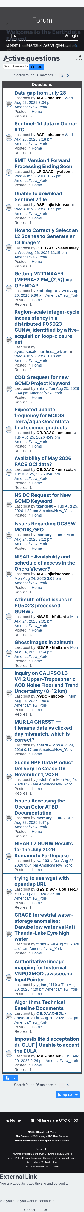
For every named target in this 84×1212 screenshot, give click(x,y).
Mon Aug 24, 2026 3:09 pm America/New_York (37, 580)
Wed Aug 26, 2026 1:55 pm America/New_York (37, 178)
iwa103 (42, 861)
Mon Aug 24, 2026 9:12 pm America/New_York (44, 539)
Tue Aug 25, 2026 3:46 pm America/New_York (37, 476)
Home (37, 111)
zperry (42, 745)
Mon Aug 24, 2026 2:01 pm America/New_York (46, 621)
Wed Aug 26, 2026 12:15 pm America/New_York (40, 254)
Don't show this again (20, 60)
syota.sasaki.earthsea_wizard (41, 352)
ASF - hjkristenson (53, 205)
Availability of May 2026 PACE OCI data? (43, 461)
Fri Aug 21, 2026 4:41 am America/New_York (46, 946)
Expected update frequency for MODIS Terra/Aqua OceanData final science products (41, 419)
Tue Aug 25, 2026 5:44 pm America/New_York (46, 390)
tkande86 (44, 506)
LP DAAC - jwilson (53, 171)
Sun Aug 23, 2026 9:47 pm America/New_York (43, 822)
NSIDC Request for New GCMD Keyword (42, 498)
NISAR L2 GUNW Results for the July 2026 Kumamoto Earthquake (43, 850)
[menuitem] (33, 1120)
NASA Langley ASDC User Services (49, 1136)
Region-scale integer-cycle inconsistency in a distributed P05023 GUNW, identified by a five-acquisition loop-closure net (46, 327)
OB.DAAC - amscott (54, 433)
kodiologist (46, 291)
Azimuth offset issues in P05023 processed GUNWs (43, 606)
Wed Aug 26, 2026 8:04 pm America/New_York (43, 102)
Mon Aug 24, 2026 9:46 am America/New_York (45, 700)
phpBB (28, 1153)
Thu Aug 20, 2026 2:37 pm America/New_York (46, 1020)
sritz (40, 388)
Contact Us (42, 1149)
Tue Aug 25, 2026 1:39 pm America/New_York (46, 508)
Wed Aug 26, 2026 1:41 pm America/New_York (37, 211)
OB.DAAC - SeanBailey (57, 248)
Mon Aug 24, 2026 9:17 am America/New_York (44, 747)
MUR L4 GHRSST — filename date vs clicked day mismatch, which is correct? (43, 731)
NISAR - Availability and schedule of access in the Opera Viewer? (44, 563)
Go (44, 1210)
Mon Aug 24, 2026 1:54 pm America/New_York (46, 652)
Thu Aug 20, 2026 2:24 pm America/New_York (46, 1058)
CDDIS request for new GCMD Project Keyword (42, 380)
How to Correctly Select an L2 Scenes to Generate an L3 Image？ (46, 236)
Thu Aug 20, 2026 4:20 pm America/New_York (46, 987)
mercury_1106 (49, 535)
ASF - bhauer (48, 98)
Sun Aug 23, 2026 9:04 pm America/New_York (44, 863)
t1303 (41, 944)
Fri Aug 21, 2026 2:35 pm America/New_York (37, 896)
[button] (62, 75)
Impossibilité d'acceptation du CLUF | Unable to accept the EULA (46, 1045)
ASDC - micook (50, 696)
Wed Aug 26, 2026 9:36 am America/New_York (46, 293)
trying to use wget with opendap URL (41, 881)
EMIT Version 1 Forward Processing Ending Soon (43, 163)
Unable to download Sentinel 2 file (38, 196)
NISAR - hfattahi (51, 617)
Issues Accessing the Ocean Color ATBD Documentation (39, 807)
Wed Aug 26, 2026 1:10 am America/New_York (37, 358)
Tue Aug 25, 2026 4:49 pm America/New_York (37, 439)
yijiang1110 (46, 985)
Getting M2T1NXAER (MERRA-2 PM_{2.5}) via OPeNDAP (43, 280)
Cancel (29, 1210)
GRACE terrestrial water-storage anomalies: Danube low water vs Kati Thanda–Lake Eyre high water (44, 927)
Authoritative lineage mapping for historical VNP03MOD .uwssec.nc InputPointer (43, 971)
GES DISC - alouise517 (57, 889)
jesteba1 (44, 780)
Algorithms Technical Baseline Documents (39, 1005)
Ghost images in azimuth (43, 642)
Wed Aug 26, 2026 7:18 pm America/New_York (43, 139)
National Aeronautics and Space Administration (42, 1140)
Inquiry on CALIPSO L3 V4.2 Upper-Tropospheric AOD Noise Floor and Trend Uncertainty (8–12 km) (46, 682)
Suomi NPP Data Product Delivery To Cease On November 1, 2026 (43, 768)
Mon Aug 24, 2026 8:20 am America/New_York (46, 782)
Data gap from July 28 (40, 93)
